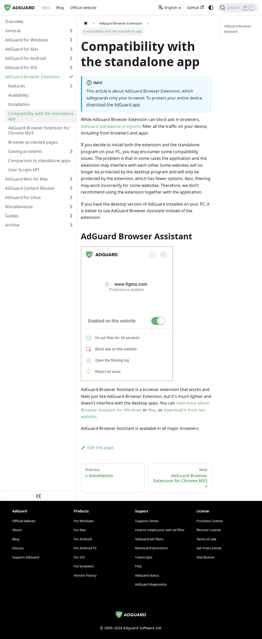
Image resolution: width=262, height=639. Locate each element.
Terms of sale (206, 539)
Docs (46, 7)
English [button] (171, 7)
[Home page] (86, 23)
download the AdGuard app (113, 104)
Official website (83, 7)
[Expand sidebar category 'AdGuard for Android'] (71, 58)
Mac (152, 410)
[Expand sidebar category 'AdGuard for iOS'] (71, 67)
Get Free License (208, 548)
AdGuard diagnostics (151, 584)
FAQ (138, 566)
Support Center (147, 521)
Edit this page (100, 447)
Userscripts (143, 557)
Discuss (18, 548)
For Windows (84, 521)
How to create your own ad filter (159, 530)
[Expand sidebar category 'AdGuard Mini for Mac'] (71, 179)
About (17, 530)
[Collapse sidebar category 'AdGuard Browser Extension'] (71, 77)
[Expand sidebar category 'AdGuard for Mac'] (71, 49)
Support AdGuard (25, 557)
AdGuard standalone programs (111, 126)
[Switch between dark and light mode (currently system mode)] (211, 8)
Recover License (208, 530)
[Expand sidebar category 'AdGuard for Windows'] (71, 40)
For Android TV (85, 548)
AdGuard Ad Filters (149, 539)
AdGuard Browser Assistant (237, 29)
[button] (39, 31)
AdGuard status (147, 575)
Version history (85, 575)
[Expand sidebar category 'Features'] (71, 86)
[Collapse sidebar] (38, 496)
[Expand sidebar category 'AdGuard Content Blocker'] (71, 188)
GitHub (193, 7)
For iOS (79, 557)
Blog (60, 7)
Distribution (205, 557)
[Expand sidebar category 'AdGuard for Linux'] (71, 197)
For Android (83, 539)
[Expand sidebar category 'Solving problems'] (71, 151)
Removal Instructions (151, 548)
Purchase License (209, 521)
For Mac (80, 530)
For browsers (84, 566)
